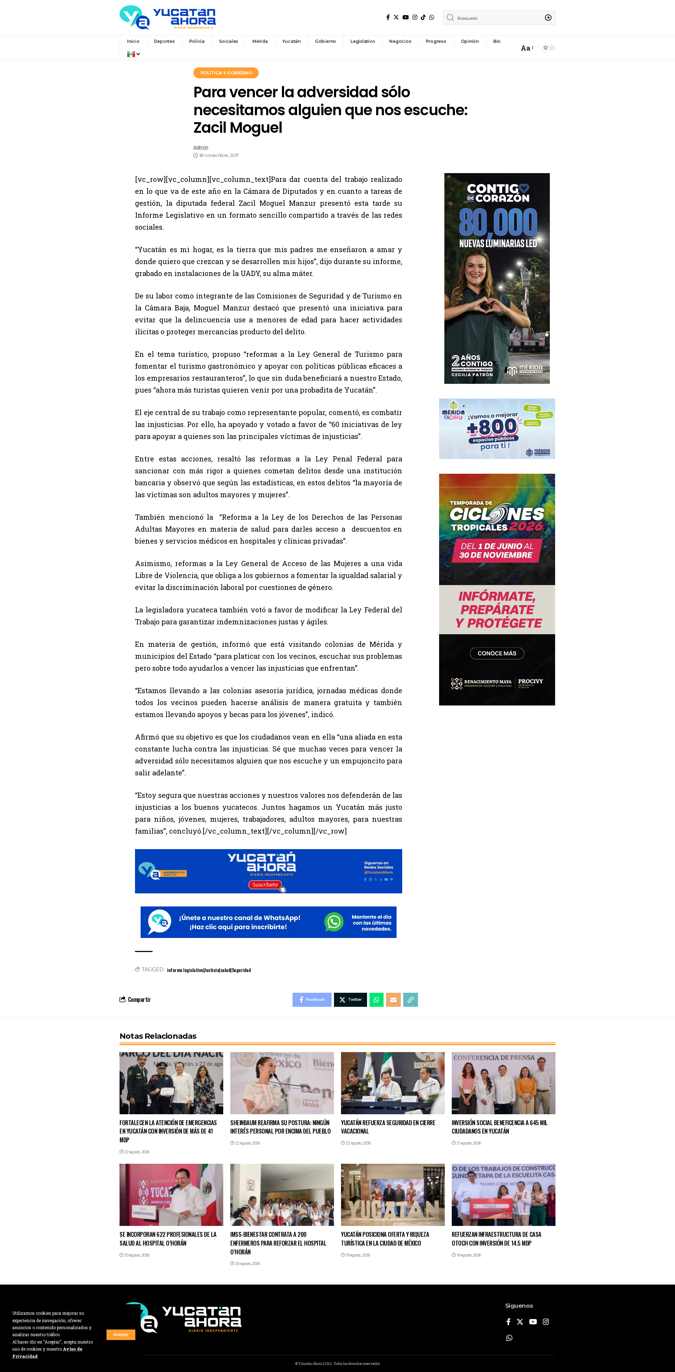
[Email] (393, 1000)
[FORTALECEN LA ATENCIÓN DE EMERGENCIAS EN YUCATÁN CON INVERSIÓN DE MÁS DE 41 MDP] (171, 1083)
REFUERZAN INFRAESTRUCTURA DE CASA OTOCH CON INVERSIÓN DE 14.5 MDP (496, 1238)
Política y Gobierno (226, 73)
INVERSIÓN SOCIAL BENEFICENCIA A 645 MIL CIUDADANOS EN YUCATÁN (500, 1127)
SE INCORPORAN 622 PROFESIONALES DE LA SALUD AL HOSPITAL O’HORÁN (168, 1238)
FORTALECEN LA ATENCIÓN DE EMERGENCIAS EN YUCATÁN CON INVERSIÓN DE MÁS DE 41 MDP (168, 1131)
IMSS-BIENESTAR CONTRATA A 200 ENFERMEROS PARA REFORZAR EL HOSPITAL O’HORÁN (278, 1243)
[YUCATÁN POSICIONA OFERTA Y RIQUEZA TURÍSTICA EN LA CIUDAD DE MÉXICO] (393, 1195)
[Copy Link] (410, 1000)
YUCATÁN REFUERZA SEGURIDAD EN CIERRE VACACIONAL (388, 1127)
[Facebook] (388, 17)
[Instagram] (415, 17)
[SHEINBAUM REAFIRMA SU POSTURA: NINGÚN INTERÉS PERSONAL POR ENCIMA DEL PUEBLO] (282, 1083)
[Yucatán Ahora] (168, 17)
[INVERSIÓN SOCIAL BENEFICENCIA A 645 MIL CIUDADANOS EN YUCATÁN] (503, 1083)
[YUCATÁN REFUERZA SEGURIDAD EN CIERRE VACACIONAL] (393, 1083)
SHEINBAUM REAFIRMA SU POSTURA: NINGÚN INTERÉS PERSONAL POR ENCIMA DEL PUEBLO (280, 1127)
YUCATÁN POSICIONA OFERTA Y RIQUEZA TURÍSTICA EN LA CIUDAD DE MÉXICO (385, 1238)
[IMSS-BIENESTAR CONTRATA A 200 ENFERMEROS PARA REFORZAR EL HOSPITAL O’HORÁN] (282, 1195)
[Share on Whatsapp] (376, 1000)
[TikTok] (423, 17)
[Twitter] (396, 17)
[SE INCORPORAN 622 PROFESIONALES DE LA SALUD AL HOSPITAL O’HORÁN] (171, 1195)
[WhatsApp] (432, 17)
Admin (200, 147)
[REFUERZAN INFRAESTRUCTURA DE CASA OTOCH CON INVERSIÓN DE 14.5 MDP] (503, 1195)
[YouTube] (406, 17)
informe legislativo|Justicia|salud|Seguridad (209, 969)
